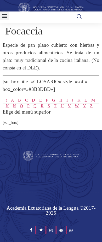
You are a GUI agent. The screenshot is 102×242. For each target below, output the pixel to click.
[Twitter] (41, 230)
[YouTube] (60, 230)
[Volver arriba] (95, 230)
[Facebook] (31, 230)
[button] (4, 15)
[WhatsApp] (70, 230)
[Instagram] (51, 230)
